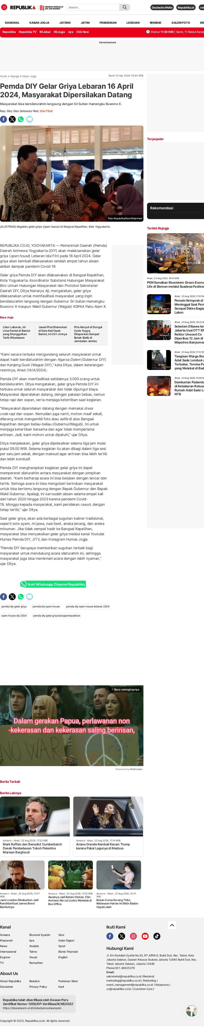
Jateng (65, 22)
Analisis (34, 946)
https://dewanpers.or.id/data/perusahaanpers (32, 1008)
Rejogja (15, 76)
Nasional (12, 22)
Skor (61, 935)
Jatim (85, 22)
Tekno (33, 951)
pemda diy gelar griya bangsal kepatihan (56, 615)
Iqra (31, 940)
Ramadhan (36, 962)
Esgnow (5, 957)
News (3, 946)
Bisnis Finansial (68, 951)
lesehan (133, 22)
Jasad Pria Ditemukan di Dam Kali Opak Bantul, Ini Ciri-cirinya (52, 330)
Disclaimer (6, 986)
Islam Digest (66, 940)
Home (3, 76)
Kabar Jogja (29, 76)
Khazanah (6, 940)
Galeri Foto (181, 22)
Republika (9, 31)
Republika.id (186, 7)
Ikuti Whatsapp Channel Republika (56, 584)
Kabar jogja (39, 22)
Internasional (8, 951)
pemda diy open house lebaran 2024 (88, 606)
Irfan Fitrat (46, 111)
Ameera (5, 935)
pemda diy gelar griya (13, 606)
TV (2, 962)
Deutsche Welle (162, 7)
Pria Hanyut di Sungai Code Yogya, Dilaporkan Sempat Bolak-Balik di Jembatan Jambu (88, 334)
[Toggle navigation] (4, 7)
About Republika (10, 981)
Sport (61, 946)
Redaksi (34, 981)
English (63, 957)
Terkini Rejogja (158, 228)
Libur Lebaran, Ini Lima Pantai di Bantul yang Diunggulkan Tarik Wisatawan (16, 332)
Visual (33, 957)
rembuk (156, 22)
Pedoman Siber (68, 981)
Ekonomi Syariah (39, 935)
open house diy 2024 (14, 615)
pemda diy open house (46, 606)
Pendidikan (108, 22)
